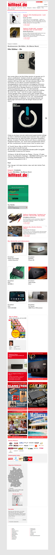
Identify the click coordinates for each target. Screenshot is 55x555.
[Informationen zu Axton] (21, 443)
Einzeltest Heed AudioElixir (31, 282)
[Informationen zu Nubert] (20, 449)
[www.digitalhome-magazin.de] (10, 462)
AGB (31, 531)
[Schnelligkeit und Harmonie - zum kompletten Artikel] (15, 219)
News (9, 7)
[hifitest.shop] (30, 462)
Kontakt (32, 534)
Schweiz (11, 488)
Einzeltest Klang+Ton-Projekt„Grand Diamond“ (13, 258)
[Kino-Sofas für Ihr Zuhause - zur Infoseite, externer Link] (15, 232)
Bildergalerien (15, 534)
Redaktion (14, 532)
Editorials (14, 539)
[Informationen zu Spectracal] (36, 449)
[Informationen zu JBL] (36, 446)
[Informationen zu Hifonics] (31, 446)
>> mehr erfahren (12, 338)
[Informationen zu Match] (41, 446)
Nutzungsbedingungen (35, 535)
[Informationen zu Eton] (10, 446)
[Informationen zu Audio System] (16, 443)
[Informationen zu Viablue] (10, 451)
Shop (43, 7)
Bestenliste (19, 7)
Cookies (32, 533)
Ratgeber (39, 7)
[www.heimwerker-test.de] (21, 462)
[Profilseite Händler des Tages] (17, 505)
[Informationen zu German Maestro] (16, 446)
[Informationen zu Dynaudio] (31, 443)
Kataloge (14, 535)
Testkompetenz (15, 531)
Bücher (13, 529)
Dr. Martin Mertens (17, 346)
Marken (24, 7)
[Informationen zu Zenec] (21, 451)
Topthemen (14, 538)
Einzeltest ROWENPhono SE (31, 258)
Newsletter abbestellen (14, 521)
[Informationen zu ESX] (41, 443)
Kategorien (29, 7)
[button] (46, 118)
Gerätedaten (14, 533)
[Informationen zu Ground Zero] (20, 446)
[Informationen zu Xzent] (16, 451)
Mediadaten (33, 529)
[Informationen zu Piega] (26, 449)
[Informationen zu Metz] (10, 449)
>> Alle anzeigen (26, 25)
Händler (34, 7)
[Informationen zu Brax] (26, 443)
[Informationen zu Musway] (15, 449)
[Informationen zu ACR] (10, 443)
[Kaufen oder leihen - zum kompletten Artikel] (15, 20)
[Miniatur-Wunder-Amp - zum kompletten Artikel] (15, 33)
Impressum (32, 528)
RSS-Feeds (14, 536)
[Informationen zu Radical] (30, 449)
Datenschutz (33, 532)
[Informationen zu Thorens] (41, 449)
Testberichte (13, 7)
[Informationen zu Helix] (26, 446)
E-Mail (15, 347)
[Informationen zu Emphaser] (36, 443)
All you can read (11, 9)
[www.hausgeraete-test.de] (16, 462)
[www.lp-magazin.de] (25, 462)
